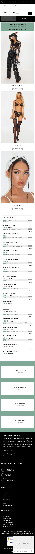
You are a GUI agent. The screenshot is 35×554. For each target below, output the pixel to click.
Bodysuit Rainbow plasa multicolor (10, 259)
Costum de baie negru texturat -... (10, 351)
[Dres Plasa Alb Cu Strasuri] (17, 221)
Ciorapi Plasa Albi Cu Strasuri (9, 276)
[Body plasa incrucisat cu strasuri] (17, 263)
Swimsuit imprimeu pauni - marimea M (10, 319)
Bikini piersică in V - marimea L (8, 293)
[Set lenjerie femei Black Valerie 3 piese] (17, 237)
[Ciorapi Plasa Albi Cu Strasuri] (17, 271)
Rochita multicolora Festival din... (10, 234)
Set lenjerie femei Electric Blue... (9, 250)
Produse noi (6, 495)
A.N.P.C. (5, 501)
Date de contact (7, 499)
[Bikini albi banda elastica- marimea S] (17, 297)
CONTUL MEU (6, 511)
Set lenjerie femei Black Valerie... (9, 242)
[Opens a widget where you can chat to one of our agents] (23, 544)
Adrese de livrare (7, 518)
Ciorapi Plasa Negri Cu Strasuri (9, 284)
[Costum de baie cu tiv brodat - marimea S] (17, 331)
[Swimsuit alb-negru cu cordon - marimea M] (17, 340)
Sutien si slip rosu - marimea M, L (9, 327)
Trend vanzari (6, 497)
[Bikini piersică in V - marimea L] (17, 288)
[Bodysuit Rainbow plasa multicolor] (17, 254)
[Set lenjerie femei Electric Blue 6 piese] (17, 246)
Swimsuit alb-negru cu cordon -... (10, 344)
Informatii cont (6, 520)
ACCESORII (17, 205)
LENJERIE (17, 145)
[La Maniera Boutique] (18, 7)
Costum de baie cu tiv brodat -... (9, 336)
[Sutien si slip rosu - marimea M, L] (17, 323)
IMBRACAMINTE (17, 86)
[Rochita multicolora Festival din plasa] (17, 229)
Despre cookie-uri (7, 526)
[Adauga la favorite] (31, 229)
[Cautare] (30, 13)
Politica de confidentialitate (9, 524)
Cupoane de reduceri (8, 522)
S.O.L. (4, 503)
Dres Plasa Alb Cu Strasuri (8, 225)
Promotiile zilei (6, 493)
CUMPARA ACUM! (17, 89)
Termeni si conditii (7, 505)
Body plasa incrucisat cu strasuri (10, 267)
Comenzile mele (6, 516)
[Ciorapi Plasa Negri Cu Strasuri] (17, 280)
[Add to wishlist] (31, 314)
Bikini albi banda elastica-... (8, 301)
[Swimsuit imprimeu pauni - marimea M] (17, 314)
